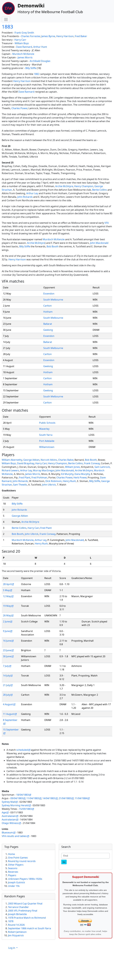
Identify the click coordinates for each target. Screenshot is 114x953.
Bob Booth (52, 246)
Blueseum (7, 832)
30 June (7, 656)
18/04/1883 (22, 794)
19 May (7, 605)
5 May (6, 590)
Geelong (48, 329)
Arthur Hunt (40, 46)
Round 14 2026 (16, 924)
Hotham (48, 311)
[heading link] (26, 281)
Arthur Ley (32, 193)
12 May (7, 596)
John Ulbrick (49, 484)
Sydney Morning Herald (15, 805)
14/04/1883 (48, 798)
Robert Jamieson (17, 932)
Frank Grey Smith (24, 32)
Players (12, 875)
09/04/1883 (16, 798)
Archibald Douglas (40, 61)
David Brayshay (25, 463)
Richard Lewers (10, 470)
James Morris (25, 57)
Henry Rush (69, 481)
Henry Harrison (65, 36)
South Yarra (45, 434)
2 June (6, 621)
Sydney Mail (8, 801)
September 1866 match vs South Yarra (29, 928)
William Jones (72, 467)
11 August (8, 714)
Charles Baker (65, 459)
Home (11, 854)
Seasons (12, 868)
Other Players (15, 864)
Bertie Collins (99, 189)
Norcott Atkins (49, 459)
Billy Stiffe (30, 68)
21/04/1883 (65, 798)
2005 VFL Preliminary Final (22, 910)
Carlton (47, 305)
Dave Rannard (24, 46)
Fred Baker (81, 36)
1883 (7, 26)
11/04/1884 (81, 798)
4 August (8, 704)
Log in (12, 947)
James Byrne (48, 36)
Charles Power (19, 108)
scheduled (22, 749)
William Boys (22, 43)
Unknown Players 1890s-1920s (25, 878)
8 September (10, 720)
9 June (6, 631)
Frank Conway (92, 463)
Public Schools (47, 422)
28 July (6, 694)
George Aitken (31, 459)
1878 (10, 921)
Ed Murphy (67, 474)
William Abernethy (12, 459)
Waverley (44, 428)
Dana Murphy (82, 474)
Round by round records (22, 861)
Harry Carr (20, 39)
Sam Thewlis (20, 484)
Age (4, 812)
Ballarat (47, 323)
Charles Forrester (30, 36)
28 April (7, 584)
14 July (6, 675)
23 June (7, 650)
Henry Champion (83, 186)
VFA (106, 222)
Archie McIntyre (64, 186)
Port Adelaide (46, 441)
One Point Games (18, 857)
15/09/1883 (25, 809)
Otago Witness (10, 823)
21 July (6, 685)
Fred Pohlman (39, 477)
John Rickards (25, 196)
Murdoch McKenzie (23, 54)
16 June (7, 640)
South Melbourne (53, 299)
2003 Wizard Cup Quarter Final (25, 903)
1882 (36, 74)
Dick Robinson (53, 481)
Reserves (13, 871)
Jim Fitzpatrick (16, 935)
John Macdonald (99, 243)
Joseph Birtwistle (17, 914)
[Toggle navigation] (6, 19)
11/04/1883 (32, 798)
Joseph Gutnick (16, 882)
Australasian (9, 816)
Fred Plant (24, 477)
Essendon (48, 293)
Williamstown (46, 447)
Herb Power (80, 477)
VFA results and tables (14, 836)
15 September (11, 729)
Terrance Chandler (18, 907)
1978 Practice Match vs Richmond (27, 917)
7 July (6, 666)
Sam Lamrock (102, 467)
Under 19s (14, 886)
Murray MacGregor (43, 470)
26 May (7, 615)
